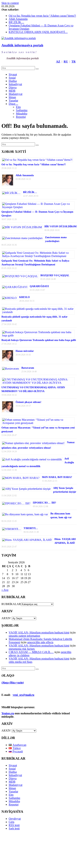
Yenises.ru (7, 713)
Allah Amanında (18, 18)
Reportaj (21, 116)
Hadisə (13, 80)
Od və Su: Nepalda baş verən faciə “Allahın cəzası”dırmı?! (42, 15)
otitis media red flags (20, 661)
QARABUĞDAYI (39, 286)
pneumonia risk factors (22, 648)
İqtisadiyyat (15, 84)
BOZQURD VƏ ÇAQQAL (54, 275)
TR (73, 61)
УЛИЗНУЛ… (31, 528)
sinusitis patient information (24, 635)
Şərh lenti (14, 828)
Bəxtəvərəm (27, 368)
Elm (18, 107)
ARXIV (6, 618)
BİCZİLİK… (16, 22)
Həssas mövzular (25, 351)
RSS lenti (14, 825)
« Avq (4, 589)
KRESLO (24, 297)
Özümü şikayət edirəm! (28, 402)
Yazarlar (13, 100)
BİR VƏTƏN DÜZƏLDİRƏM (60, 226)
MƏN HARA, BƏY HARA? (57, 477)
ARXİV (6, 730)
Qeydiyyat (15, 818)
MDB (12, 90)
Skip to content (10, 3)
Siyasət (13, 74)
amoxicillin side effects (40, 642)
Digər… (13, 103)
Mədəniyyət (15, 94)
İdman (12, 97)
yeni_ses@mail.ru (23, 694)
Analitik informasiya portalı (22, 45)
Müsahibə (21, 113)
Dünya (13, 87)
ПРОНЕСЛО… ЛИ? (44, 502)
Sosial (12, 77)
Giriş (11, 821)
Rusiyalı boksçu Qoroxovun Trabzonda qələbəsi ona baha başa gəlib (38, 340)
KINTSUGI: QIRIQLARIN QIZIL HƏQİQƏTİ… (38, 32)
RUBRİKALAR (11, 604)
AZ (58, 61)
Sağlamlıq (21, 110)
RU (66, 61)
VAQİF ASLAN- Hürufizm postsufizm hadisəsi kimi (39, 632)
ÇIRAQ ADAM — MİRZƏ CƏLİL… (31, 652)
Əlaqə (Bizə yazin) (12, 682)
